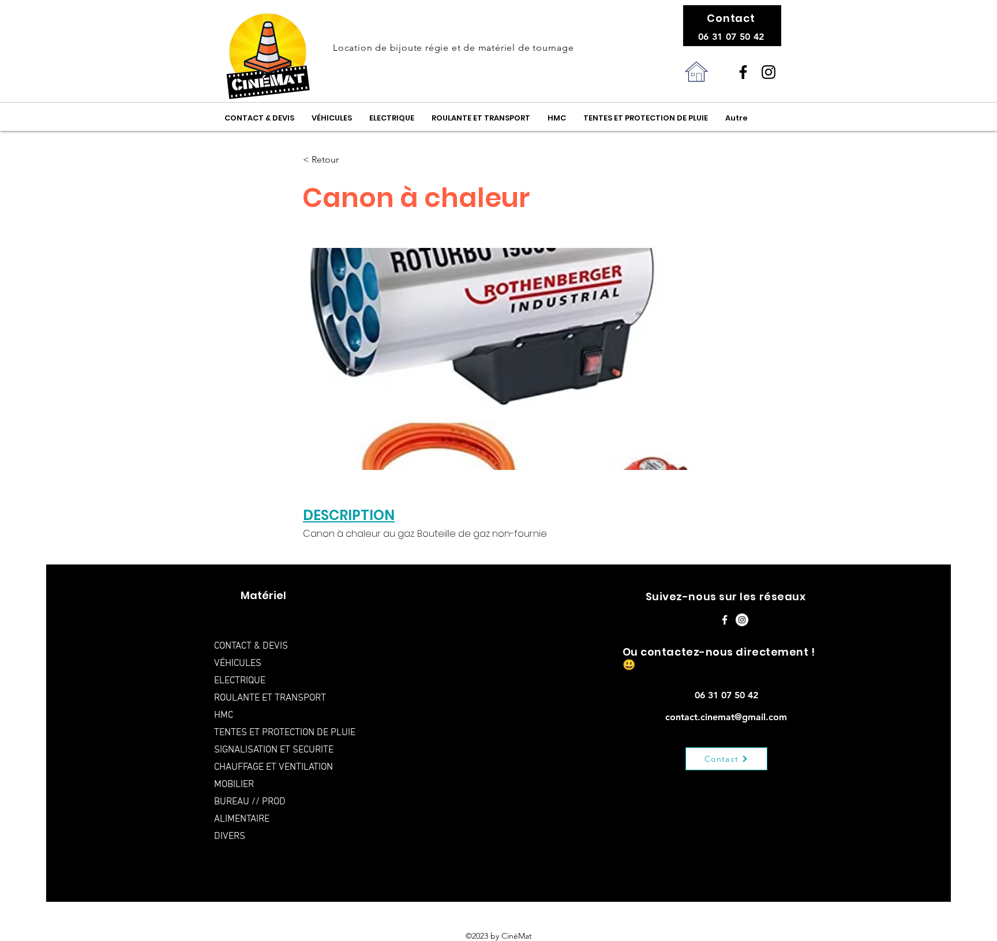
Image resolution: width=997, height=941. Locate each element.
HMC (223, 715)
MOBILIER (234, 785)
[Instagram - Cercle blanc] (742, 619)
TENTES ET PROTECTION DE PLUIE (282, 733)
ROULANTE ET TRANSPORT (270, 698)
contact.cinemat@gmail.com (726, 717)
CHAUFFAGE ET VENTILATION (273, 767)
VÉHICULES (237, 663)
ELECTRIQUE (239, 681)
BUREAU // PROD (250, 802)
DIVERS (229, 836)
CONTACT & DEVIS (251, 646)
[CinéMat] (743, 72)
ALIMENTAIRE (241, 819)
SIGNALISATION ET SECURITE (273, 750)
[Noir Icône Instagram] (768, 72)
